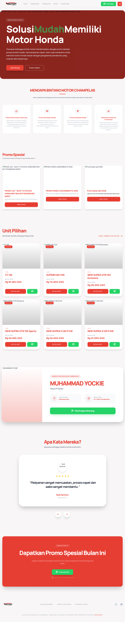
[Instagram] (116, 604)
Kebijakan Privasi (47, 604)
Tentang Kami (34, 4)
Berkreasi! (99, 615)
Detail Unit (15, 291)
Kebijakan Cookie (81, 604)
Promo (56, 4)
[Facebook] (121, 604)
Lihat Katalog (15, 68)
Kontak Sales (65, 4)
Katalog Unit (46, 4)
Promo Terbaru (34, 68)
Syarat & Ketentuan (64, 604)
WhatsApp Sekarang (82, 410)
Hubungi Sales (62, 572)
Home (25, 4)
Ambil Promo (21, 204)
